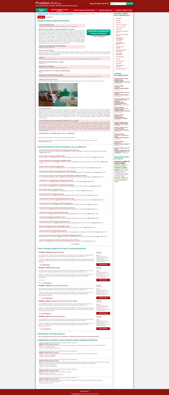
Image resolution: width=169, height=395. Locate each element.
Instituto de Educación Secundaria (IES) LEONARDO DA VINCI (55, 160)
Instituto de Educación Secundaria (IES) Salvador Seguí (53, 212)
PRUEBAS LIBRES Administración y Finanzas (121, 108)
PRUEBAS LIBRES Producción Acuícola (52, 316)
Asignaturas (49, 17)
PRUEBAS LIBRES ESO (105, 10)
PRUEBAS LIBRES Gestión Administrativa (121, 79)
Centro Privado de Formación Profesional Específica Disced (54, 221)
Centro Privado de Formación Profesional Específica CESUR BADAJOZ (57, 171)
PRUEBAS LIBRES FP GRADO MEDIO (84, 10)
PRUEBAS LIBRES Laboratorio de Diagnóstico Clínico (121, 135)
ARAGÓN (118, 20)
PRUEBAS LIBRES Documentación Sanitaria (53, 285)
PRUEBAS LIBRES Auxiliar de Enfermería (121, 93)
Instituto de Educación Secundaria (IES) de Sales (51, 194)
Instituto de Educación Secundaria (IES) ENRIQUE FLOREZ (54, 226)
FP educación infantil (80, 336)
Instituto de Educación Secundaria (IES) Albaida (51, 166)
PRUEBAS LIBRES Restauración (119, 115)
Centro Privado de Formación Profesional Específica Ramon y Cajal (56, 198)
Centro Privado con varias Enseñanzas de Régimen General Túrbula (56, 184)
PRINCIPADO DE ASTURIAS (120, 66)
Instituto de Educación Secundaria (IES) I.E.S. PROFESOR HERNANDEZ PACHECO (60, 235)
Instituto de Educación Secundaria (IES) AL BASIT (52, 156)
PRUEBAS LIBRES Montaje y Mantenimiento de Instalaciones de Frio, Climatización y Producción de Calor (121, 172)
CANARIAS (118, 22)
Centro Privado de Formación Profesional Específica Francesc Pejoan (57, 207)
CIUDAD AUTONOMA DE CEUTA (122, 32)
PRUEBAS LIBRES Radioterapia (119, 142)
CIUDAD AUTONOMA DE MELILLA (122, 35)
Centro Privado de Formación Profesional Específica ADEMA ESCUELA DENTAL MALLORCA (63, 175)
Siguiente (76, 244)
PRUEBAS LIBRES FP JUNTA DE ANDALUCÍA (121, 178)
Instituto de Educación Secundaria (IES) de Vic (51, 189)
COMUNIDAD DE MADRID (120, 47)
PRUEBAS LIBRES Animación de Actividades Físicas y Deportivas (122, 100)
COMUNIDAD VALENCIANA (119, 54)
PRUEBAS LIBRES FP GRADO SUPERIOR (59, 10)
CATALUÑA (118, 29)
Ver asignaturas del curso (45, 141)
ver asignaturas (45, 265)
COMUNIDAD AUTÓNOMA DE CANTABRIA (120, 39)
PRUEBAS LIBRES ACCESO (124, 10)
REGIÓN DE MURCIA (121, 68)
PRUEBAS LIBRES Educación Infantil (121, 148)
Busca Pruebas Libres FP (100, 3)
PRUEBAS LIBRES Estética (121, 122)
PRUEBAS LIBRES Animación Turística (51, 252)
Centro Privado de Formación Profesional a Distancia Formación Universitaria (59, 150)
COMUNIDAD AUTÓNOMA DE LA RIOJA (120, 43)
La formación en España (93, 336)
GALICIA (118, 59)
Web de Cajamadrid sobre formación (48, 336)
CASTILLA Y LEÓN (120, 27)
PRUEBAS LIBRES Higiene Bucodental (49, 344)
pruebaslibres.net (76, 394)
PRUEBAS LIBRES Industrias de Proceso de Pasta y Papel (58, 301)
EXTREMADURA (120, 56)
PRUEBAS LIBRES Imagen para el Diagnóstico (121, 128)
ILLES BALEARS (120, 61)
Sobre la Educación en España (66, 336)
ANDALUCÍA (119, 18)
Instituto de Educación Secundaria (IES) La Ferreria (52, 217)
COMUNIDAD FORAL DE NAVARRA (121, 51)
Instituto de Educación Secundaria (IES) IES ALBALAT (53, 230)
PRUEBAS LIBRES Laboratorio (119, 86)
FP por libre (120, 176)
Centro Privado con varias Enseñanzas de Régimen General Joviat (56, 180)
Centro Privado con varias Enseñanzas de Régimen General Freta (56, 203)
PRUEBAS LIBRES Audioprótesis (49, 268)
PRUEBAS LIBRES (41, 10)
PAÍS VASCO (119, 63)
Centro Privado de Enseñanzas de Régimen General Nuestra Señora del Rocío (59, 239)
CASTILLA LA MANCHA (121, 24)
